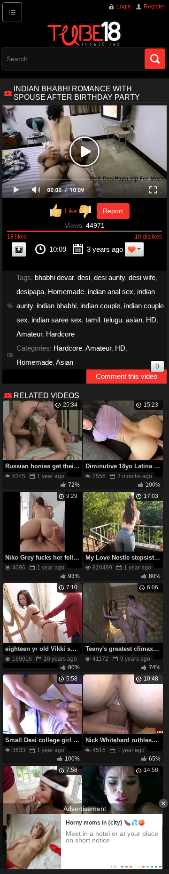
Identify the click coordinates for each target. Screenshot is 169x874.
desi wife (142, 277)
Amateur (29, 334)
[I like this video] (63, 211)
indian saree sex (56, 320)
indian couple (100, 306)
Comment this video (127, 374)
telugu (113, 320)
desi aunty (109, 277)
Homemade (66, 292)
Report (113, 211)
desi (83, 277)
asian (134, 320)
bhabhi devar (54, 277)
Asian (64, 362)
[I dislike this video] (87, 211)
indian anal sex (110, 292)
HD (151, 320)
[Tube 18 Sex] (84, 33)
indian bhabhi (57, 306)
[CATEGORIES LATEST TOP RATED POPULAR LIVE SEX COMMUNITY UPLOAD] (12, 12)
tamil (92, 320)
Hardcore (60, 334)
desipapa (30, 292)
